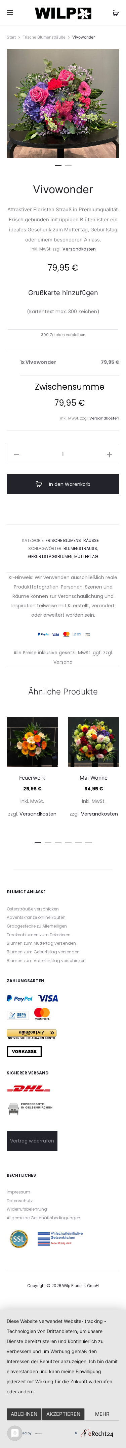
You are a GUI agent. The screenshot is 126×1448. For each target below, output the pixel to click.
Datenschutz (20, 1201)
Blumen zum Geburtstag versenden (43, 952)
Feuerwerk (32, 777)
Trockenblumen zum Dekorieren (39, 935)
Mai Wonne (94, 777)
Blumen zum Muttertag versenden (41, 943)
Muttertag (86, 556)
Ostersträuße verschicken (33, 909)
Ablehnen (24, 1414)
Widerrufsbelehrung (27, 1209)
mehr (102, 1414)
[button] (58, 164)
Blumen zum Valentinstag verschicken (46, 960)
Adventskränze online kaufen (36, 917)
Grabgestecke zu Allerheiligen (37, 926)
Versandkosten (79, 249)
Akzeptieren (63, 1414)
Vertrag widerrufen (32, 1140)
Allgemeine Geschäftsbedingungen (43, 1218)
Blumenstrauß (80, 548)
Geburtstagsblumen (50, 556)
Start (11, 37)
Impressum (18, 1192)
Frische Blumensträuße (44, 37)
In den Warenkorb (69, 484)
